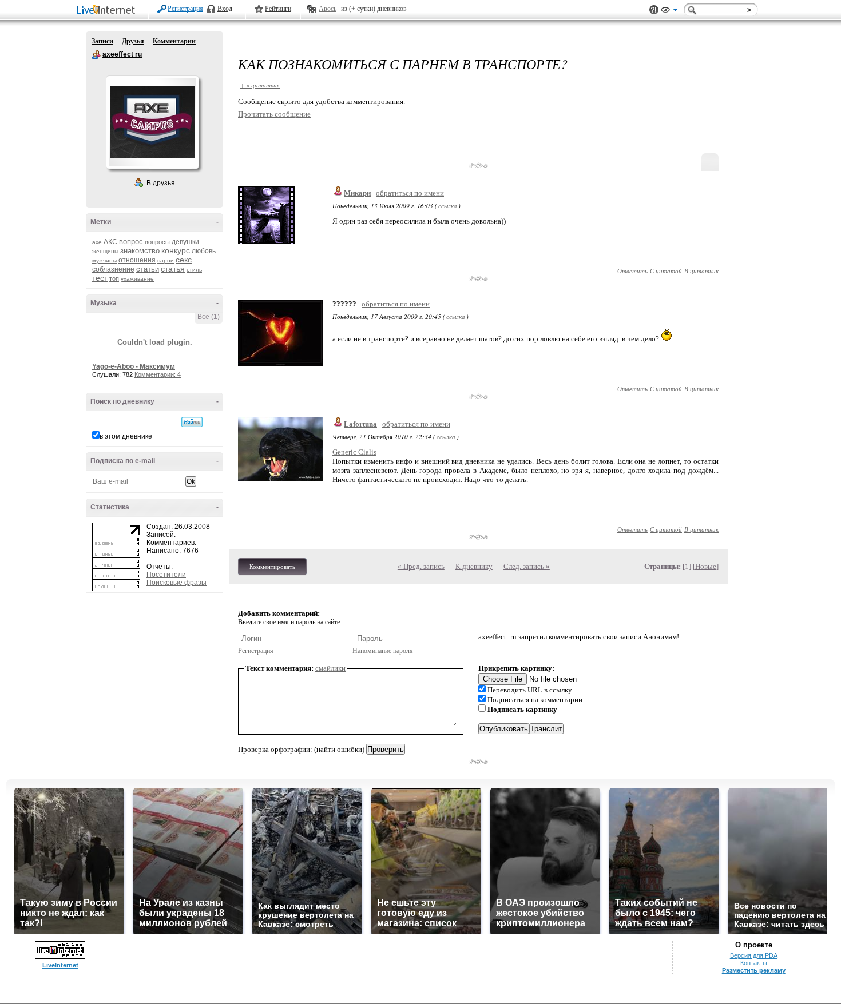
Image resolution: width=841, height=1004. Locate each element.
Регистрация (185, 9)
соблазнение (113, 269)
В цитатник (701, 270)
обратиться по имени (410, 193)
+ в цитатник (260, 85)
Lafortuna (360, 424)
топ (114, 278)
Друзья (133, 41)
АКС (110, 242)
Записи (102, 41)
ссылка (447, 205)
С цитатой (666, 270)
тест (100, 277)
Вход (224, 9)
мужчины (104, 260)
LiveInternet (108, 11)
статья (173, 268)
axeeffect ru (96, 54)
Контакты (753, 962)
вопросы (157, 241)
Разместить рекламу (754, 970)
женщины (105, 251)
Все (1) (208, 317)
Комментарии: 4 (157, 374)
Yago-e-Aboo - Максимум (133, 366)
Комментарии (174, 41)
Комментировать (272, 566)
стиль (194, 269)
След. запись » (526, 566)
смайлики (330, 668)
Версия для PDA (753, 955)
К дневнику (474, 566)
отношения (137, 260)
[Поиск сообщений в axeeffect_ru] (192, 422)
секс (184, 259)
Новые (705, 566)
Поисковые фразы (176, 583)
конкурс (175, 250)
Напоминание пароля (382, 651)
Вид (669, 11)
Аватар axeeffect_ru (152, 122)
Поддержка (653, 10)
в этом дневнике (126, 436)
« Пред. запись (421, 566)
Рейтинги (278, 9)
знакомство (140, 250)
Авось (327, 9)
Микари (357, 193)
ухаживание (137, 279)
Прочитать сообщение (274, 114)
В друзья (160, 183)
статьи (147, 269)
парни (165, 260)
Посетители (166, 575)
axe (97, 242)
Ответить (632, 270)
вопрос (131, 241)
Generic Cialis (354, 452)
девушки (185, 242)
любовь (204, 251)
